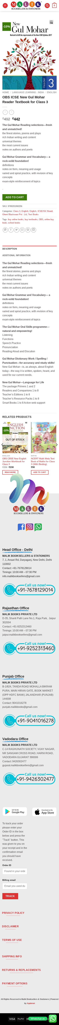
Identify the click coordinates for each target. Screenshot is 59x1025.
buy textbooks (31, 219)
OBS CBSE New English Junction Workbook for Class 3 (14, 461)
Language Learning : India (28, 92)
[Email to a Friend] (22, 230)
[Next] (56, 451)
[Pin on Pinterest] (28, 230)
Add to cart (15, 197)
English (51, 92)
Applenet (31, 1003)
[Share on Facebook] (11, 230)
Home (5, 92)
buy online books (15, 219)
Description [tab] (9, 249)
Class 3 (16, 211)
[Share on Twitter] (16, 230)
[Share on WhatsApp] (5, 230)
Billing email (9, 880)
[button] (5, 5)
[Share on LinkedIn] (33, 230)
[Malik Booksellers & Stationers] (26, 5)
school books (14, 223)
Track (10, 896)
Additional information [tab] (16, 255)
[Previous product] (11, 112)
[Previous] (2, 451)
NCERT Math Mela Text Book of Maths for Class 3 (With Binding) (43, 461)
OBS (41, 219)
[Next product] (5, 112)
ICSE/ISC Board (45, 211)
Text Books (33, 214)
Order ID (6, 865)
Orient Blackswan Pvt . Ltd (14, 214)
